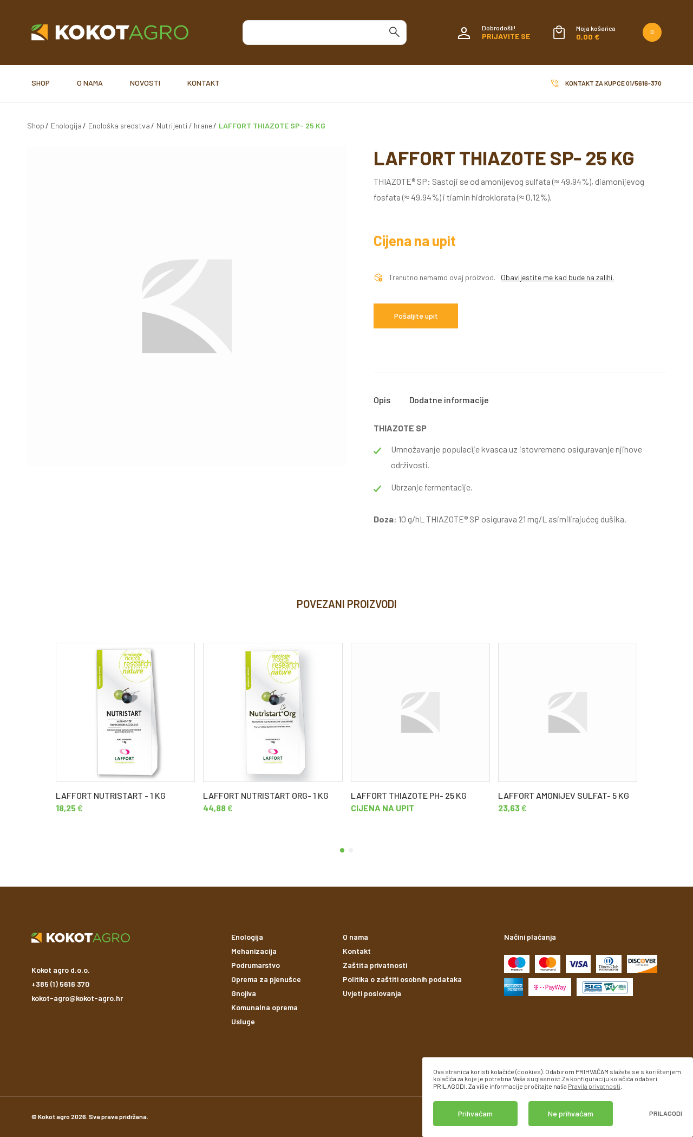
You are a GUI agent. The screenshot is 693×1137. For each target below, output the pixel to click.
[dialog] (557, 1097)
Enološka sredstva (119, 125)
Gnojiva (243, 993)
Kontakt (203, 82)
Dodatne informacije (449, 400)
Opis (382, 400)
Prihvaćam (475, 1113)
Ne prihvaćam (570, 1113)
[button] (342, 850)
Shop (40, 82)
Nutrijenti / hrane (184, 125)
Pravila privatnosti (594, 1086)
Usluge (243, 1021)
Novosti (145, 82)
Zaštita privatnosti (375, 965)
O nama (90, 82)
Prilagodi (665, 1113)
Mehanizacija (254, 950)
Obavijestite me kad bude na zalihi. (557, 277)
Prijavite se (506, 36)
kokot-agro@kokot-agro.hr (77, 998)
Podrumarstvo (255, 965)
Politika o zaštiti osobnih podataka (402, 979)
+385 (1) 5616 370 (60, 984)
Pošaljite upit (416, 315)
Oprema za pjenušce (266, 979)
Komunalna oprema (264, 1007)
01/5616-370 (644, 83)
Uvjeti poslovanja (372, 993)
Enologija (66, 125)
